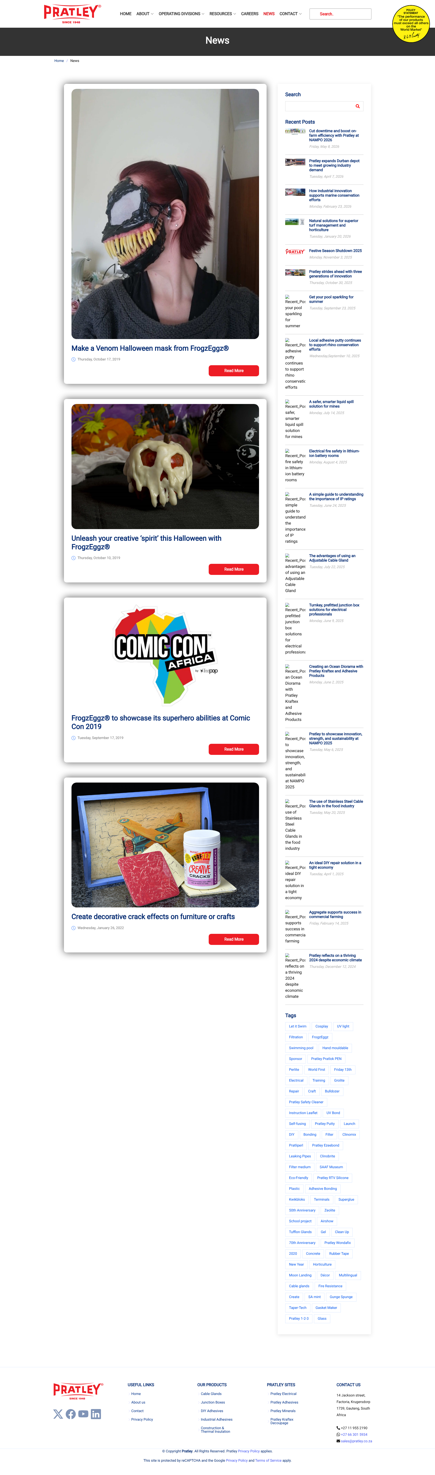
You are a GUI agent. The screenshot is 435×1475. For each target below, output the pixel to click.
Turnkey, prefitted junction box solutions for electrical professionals (334, 609)
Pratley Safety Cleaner (306, 1102)
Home (59, 61)
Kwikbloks (297, 1200)
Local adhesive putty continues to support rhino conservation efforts (335, 345)
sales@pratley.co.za (356, 1441)
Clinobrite (327, 1156)
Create (294, 1297)
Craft (312, 1091)
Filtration (296, 1037)
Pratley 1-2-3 (299, 1319)
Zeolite (329, 1210)
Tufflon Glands (300, 1232)
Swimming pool (301, 1048)
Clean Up (342, 1232)
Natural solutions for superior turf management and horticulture (333, 225)
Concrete (313, 1254)
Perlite (294, 1070)
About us (138, 1402)
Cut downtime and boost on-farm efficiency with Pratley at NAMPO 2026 (334, 135)
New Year (296, 1265)
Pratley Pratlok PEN (326, 1059)
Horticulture (322, 1265)
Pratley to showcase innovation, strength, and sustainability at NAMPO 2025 (335, 738)
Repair (294, 1091)
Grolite (339, 1081)
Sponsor (295, 1059)
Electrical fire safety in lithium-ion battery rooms (334, 453)
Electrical (296, 1081)
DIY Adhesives (212, 1411)
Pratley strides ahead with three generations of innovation (335, 273)
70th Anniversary (302, 1243)
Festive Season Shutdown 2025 (335, 250)
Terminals (322, 1200)
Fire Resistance (330, 1286)
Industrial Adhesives (217, 1419)
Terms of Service (268, 1461)
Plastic (294, 1189)
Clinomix (349, 1135)
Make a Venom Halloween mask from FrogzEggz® (150, 348)
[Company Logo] (72, 14)
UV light (343, 1026)
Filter (329, 1135)
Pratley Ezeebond (325, 1146)
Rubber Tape (339, 1254)
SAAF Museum (331, 1167)
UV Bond (333, 1113)
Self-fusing (297, 1124)
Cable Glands (211, 1394)
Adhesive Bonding (323, 1189)
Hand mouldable (335, 1048)
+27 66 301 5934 (354, 1435)
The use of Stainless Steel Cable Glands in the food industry (336, 803)
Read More (234, 370)
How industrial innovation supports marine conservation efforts (334, 195)
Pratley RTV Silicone (332, 1178)
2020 (293, 1254)
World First (316, 1070)
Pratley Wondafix (337, 1243)
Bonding (310, 1135)
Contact (137, 1411)
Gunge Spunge (341, 1297)
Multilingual (348, 1275)
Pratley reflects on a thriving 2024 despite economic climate (335, 957)
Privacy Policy (142, 1419)
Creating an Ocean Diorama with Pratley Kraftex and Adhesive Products (336, 671)
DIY (291, 1135)
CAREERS (249, 13)
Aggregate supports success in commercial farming (335, 914)
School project (300, 1221)
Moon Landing (300, 1275)
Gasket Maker (326, 1308)
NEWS (268, 13)
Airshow (327, 1221)
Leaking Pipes (300, 1156)
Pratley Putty (325, 1124)
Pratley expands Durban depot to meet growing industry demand (334, 165)
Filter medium (300, 1167)
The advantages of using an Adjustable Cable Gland (332, 558)
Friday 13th (342, 1070)
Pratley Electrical (283, 1394)
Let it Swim (297, 1026)
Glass (322, 1319)
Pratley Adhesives (284, 1402)
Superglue (346, 1200)
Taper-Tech (297, 1308)
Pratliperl (296, 1146)
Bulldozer (332, 1091)
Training (319, 1081)
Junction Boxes (213, 1402)
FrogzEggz (320, 1037)
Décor (325, 1275)
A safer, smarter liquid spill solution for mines (331, 404)
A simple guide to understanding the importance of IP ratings (336, 496)
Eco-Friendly (298, 1178)
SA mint (314, 1297)
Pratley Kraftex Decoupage (281, 1421)
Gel (323, 1232)
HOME (125, 13)
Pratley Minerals (283, 1411)
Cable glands (299, 1286)
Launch (349, 1124)
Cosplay (321, 1026)
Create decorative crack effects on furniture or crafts (153, 916)
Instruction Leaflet (303, 1113)
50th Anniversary (302, 1210)
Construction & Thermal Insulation (215, 1429)
